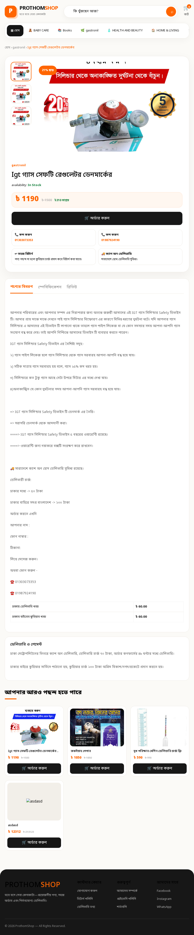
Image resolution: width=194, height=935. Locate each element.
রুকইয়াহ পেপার (81, 751)
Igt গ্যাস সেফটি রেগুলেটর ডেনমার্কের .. (33, 751)
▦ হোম (15, 31)
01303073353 (24, 240)
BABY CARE (38, 31)
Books (65, 31)
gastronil (89, 31)
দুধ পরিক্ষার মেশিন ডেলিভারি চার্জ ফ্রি (157, 751)
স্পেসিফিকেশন (50, 287)
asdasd (13, 825)
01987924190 (110, 240)
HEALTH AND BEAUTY (125, 31)
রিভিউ (72, 287)
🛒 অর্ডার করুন (97, 218)
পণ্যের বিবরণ (21, 286)
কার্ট (186, 11)
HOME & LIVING (165, 31)
